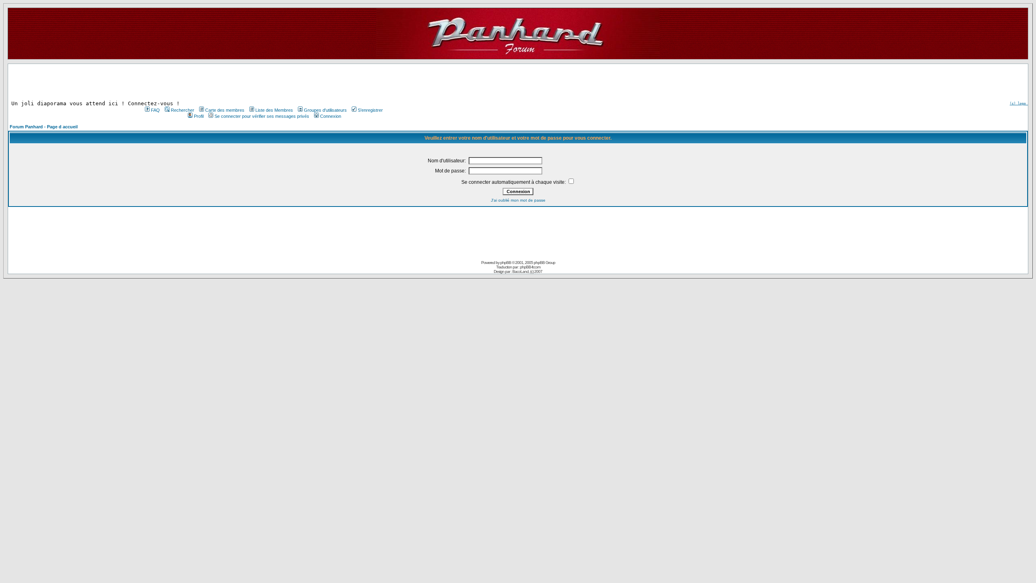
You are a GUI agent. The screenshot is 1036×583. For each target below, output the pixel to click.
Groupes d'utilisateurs (325, 110)
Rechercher (182, 110)
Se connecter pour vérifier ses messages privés (261, 116)
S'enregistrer (370, 110)
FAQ (155, 110)
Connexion (330, 116)
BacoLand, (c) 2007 (527, 271)
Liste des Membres (274, 110)
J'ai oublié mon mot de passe (518, 200)
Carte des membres (224, 110)
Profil (199, 116)
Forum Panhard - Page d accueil (44, 126)
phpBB (505, 262)
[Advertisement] (263, 82)
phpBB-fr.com (530, 267)
